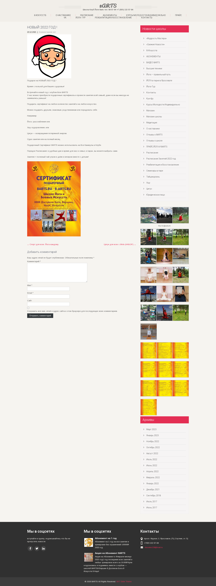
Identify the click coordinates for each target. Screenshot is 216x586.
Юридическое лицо (155, 195)
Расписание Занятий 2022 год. (161, 158)
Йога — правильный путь (158, 74)
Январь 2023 (152, 435)
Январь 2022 (152, 483)
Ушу (148, 183)
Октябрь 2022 (153, 447)
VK (65, 17)
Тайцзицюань (153, 177)
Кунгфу (149, 98)
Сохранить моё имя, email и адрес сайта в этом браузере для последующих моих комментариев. (72, 311)
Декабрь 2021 (153, 489)
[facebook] (30, 548)
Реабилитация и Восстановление (113, 17)
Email (30, 293)
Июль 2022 (151, 459)
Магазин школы (154, 116)
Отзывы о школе (154, 140)
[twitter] (36, 548)
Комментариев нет (47, 32)
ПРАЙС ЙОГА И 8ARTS (156, 146)
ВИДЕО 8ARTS (153, 62)
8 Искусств (40, 15)
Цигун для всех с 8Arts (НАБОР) (120, 244)
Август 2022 (152, 453)
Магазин (150, 110)
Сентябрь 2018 (153, 495)
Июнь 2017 (151, 507)
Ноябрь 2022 (152, 441)
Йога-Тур (150, 86)
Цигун (149, 189)
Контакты (151, 92)
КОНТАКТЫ (146, 17)
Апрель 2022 (152, 471)
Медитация (151, 122)
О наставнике (63, 15)
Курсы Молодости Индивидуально (146, 15)
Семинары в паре (154, 171)
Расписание (86, 15)
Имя (29, 285)
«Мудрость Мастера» (156, 38)
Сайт (29, 300)
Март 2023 (151, 429)
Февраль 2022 (153, 477)
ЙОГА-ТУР (81, 17)
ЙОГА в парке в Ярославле (159, 80)
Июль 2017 (151, 501)
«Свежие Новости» (155, 44)
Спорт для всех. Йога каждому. (43, 244)
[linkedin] (43, 548)
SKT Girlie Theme (124, 581)
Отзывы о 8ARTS (154, 134)
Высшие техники (154, 68)
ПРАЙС (178, 15)
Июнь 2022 (151, 465)
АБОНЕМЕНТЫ (110, 15)
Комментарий (34, 261)
